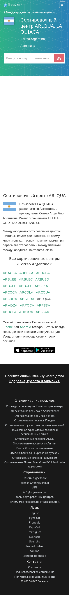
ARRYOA (26, 312)
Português (34, 532)
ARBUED (42, 279)
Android (25, 327)
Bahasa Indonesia (34, 555)
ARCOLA (26, 292)
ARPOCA (27, 305)
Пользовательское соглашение (34, 572)
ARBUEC (26, 279)
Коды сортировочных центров (34, 497)
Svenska (34, 541)
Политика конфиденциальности (34, 576)
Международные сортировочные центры (30, 12)
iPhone (8, 327)
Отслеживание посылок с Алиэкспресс (34, 411)
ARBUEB (9, 279)
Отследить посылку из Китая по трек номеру (34, 406)
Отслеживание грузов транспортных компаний (34, 425)
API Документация (34, 492)
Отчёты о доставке (34, 478)
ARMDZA (10, 305)
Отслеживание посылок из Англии (34, 443)
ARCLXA (41, 286)
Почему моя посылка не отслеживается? (34, 501)
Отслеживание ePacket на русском (34, 457)
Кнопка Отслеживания (34, 482)
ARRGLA (10, 312)
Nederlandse (34, 546)
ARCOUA (43, 292)
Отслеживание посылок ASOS (34, 439)
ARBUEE (9, 286)
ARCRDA (10, 299)
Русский (34, 518)
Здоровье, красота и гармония (34, 381)
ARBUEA (43, 273)
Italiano (34, 551)
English (34, 513)
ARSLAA (42, 312)
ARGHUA (27, 299)
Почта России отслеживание (34, 448)
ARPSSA (43, 305)
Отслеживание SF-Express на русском (34, 453)
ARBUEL (25, 286)
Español (34, 527)
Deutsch (34, 537)
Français (34, 522)
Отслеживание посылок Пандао (34, 420)
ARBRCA (26, 273)
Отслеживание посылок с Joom (35, 416)
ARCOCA (10, 292)
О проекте (34, 567)
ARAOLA (10, 273)
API (34, 487)
